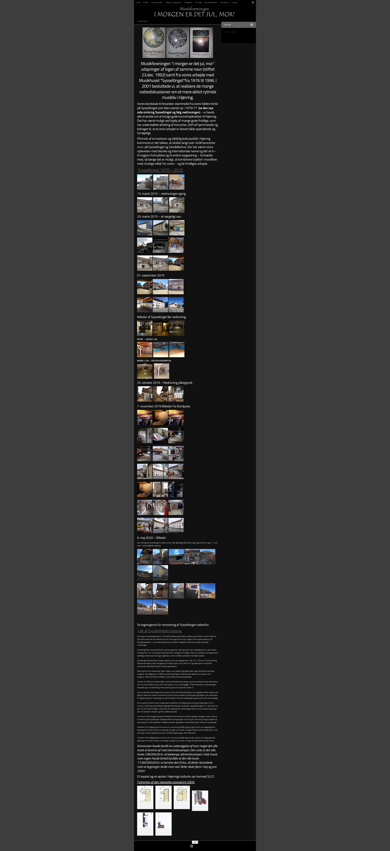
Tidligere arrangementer (173, 2)
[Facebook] (251, 24)
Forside (137, 2)
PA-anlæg (198, 2)
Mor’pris (145, 2)
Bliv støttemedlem (211, 2)
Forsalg (234, 2)
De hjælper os (224, 2)
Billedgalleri (188, 2)
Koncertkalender (156, 2)
